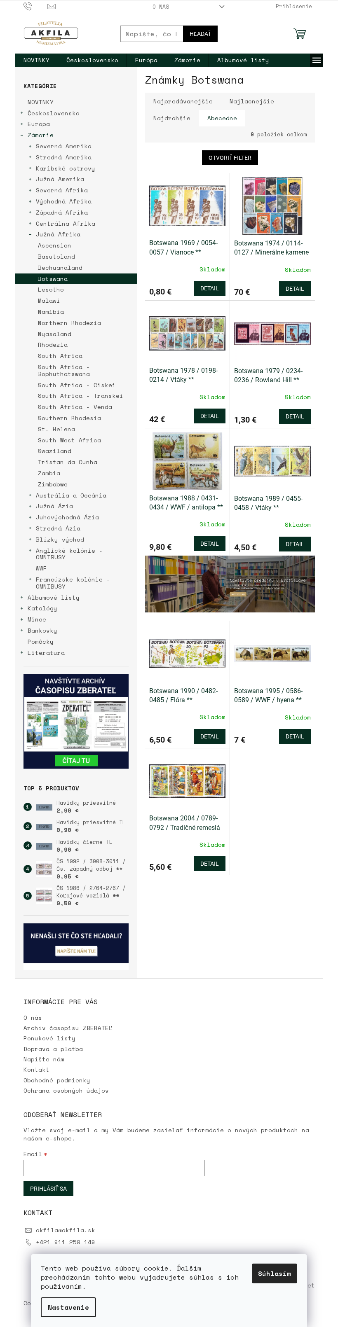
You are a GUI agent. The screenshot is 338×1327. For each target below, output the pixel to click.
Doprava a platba (53, 1048)
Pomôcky (41, 641)
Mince (37, 619)
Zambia (49, 473)
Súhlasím (274, 1273)
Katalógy (42, 608)
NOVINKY (41, 102)
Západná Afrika (62, 212)
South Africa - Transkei (80, 395)
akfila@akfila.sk (65, 1230)
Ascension (54, 245)
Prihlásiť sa (48, 1188)
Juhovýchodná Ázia (67, 517)
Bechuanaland (60, 267)
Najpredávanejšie (183, 101)
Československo (54, 113)
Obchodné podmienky (56, 1080)
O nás (161, 6)
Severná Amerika (64, 146)
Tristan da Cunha (67, 462)
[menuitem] (36, 60)
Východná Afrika (64, 201)
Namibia (51, 311)
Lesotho (51, 289)
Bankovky (42, 630)
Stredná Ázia (58, 528)
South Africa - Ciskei (77, 385)
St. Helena (56, 429)
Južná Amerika (60, 179)
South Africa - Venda (75, 406)
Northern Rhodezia (69, 322)
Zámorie (41, 135)
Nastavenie (68, 1307)
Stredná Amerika (64, 157)
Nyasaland (54, 333)
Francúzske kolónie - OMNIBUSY (73, 583)
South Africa (60, 355)
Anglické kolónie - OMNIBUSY (69, 554)
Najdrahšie (171, 118)
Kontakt (36, 1069)
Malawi (49, 300)
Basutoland (56, 256)
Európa (39, 123)
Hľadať (200, 33)
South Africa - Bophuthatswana (64, 370)
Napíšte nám (43, 1059)
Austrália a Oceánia (71, 495)
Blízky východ (60, 539)
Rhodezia (53, 344)
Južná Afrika (58, 234)
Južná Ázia (54, 506)
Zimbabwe (53, 484)
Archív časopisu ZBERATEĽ (68, 1027)
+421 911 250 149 (65, 1242)
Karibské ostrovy (65, 168)
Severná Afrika (62, 190)
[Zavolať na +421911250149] (35, 6)
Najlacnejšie (252, 101)
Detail (209, 288)
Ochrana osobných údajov (66, 1090)
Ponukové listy (49, 1038)
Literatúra (46, 652)
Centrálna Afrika (65, 223)
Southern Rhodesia (69, 418)
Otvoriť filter (230, 157)
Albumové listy (54, 597)
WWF (41, 568)
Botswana (53, 278)
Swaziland (54, 450)
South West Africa (69, 440)
